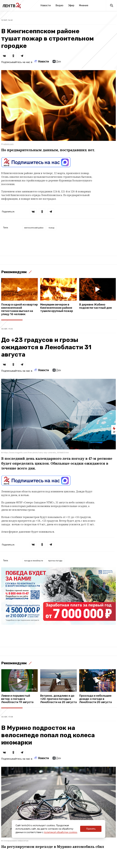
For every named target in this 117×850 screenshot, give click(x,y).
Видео (59, 5)
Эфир (71, 5)
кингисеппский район (33, 228)
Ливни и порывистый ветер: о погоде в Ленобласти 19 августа (17, 699)
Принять (91, 828)
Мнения (83, 5)
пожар (51, 228)
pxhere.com (8, 144)
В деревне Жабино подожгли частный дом (95, 306)
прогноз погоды (55, 560)
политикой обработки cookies (60, 832)
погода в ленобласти (33, 560)
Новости (46, 5)
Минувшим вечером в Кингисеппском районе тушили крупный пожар (56, 308)
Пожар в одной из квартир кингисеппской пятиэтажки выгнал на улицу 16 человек (19, 309)
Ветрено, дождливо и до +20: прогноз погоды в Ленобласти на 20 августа (58, 699)
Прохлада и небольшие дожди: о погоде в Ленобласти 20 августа (95, 699)
